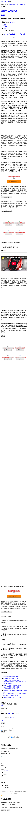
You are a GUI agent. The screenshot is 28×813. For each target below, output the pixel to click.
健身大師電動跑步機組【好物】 (11, 687)
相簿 (4, 25)
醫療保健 (11, 717)
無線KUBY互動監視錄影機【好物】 (12, 685)
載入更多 (3, 723)
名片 (4, 28)
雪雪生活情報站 (9, 11)
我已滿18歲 (3, 810)
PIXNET (6, 791)
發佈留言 (3, 731)
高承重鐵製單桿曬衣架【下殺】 (11, 688)
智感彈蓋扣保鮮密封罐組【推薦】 (12, 680)
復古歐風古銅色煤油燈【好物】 (11, 676)
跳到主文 (3, 15)
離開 (8, 810)
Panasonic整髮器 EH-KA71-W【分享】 (13, 697)
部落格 (5, 26)
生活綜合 (12, 22)
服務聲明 (16, 793)
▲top (2, 720)
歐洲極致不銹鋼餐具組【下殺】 (11, 678)
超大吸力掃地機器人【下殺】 (14, 34)
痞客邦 (8, 713)
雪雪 (2, 705)
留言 (12, 713)
